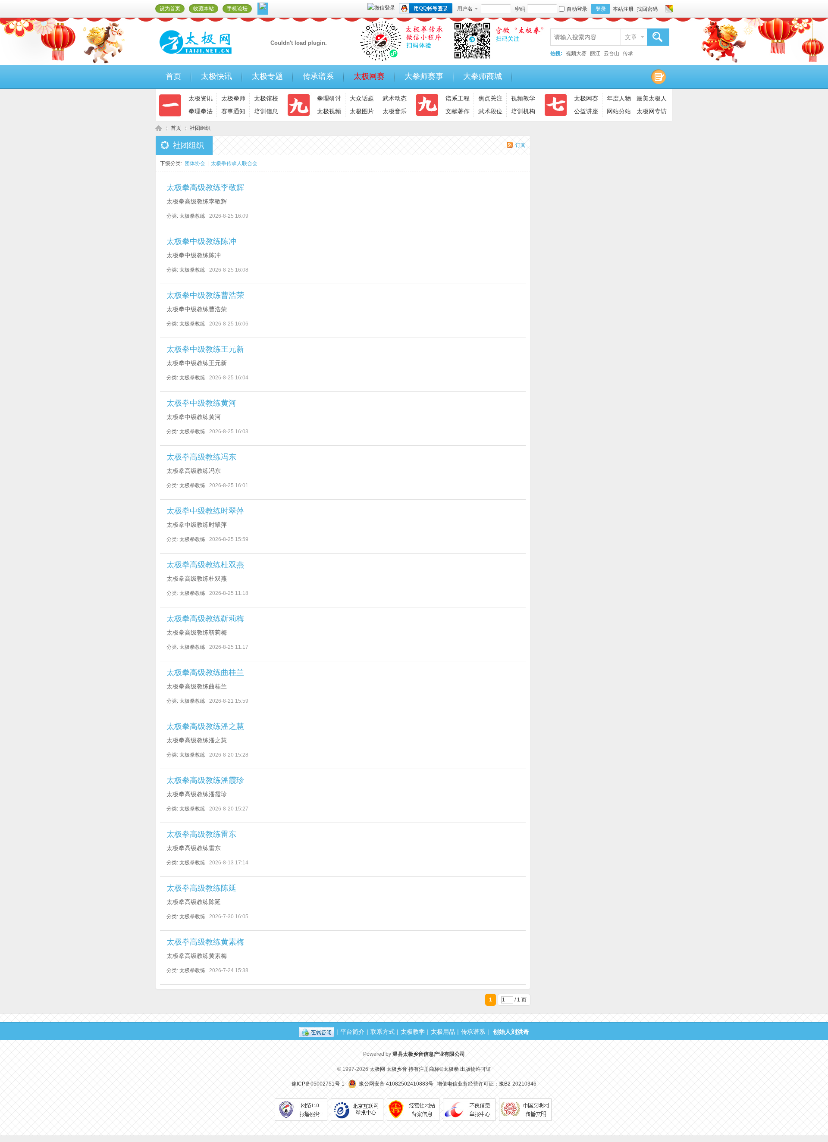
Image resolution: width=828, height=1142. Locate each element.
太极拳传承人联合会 (234, 163)
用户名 (465, 9)
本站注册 (623, 9)
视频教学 (523, 98)
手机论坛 (237, 9)
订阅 (520, 145)
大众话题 (362, 98)
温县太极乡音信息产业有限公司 (428, 1054)
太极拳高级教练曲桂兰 (205, 672)
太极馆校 (266, 98)
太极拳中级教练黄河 (201, 403)
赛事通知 (233, 111)
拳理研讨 (329, 98)
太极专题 (267, 76)
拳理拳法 (200, 111)
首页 (173, 76)
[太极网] (213, 57)
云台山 (611, 53)
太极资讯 (200, 98)
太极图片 (362, 111)
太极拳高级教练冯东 (201, 457)
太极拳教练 (192, 216)
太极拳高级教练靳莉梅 (205, 618)
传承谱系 (318, 76)
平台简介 (352, 1031)
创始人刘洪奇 (511, 1031)
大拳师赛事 (424, 76)
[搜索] (657, 37)
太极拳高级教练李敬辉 (205, 187)
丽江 (595, 53)
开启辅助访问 (661, 9)
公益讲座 (586, 111)
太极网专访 (652, 111)
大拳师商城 (482, 76)
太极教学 (413, 1031)
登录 (601, 9)
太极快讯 (216, 76)
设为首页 (170, 9)
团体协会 (195, 163)
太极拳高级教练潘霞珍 (205, 780)
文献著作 (457, 111)
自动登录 (577, 9)
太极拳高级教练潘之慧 (205, 726)
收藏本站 (203, 9)
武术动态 (395, 98)
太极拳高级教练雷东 (201, 834)
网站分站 (619, 111)
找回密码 (647, 9)
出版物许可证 (475, 1069)
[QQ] (316, 1031)
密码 (520, 9)
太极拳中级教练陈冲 (201, 241)
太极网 (158, 128)
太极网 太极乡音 (388, 1069)
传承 (628, 53)
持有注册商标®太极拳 (433, 1069)
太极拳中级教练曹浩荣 (205, 295)
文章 (631, 37)
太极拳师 (233, 98)
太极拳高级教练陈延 (201, 888)
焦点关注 (490, 98)
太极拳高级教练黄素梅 (205, 942)
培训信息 (266, 111)
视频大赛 (576, 53)
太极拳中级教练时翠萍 (205, 511)
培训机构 (523, 111)
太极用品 (443, 1031)
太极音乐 (395, 111)
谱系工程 (457, 98)
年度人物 (619, 98)
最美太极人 (652, 98)
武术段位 (490, 111)
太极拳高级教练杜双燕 (205, 564)
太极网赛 (369, 76)
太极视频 (329, 111)
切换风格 (668, 9)
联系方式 (382, 1031)
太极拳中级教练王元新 (205, 349)
